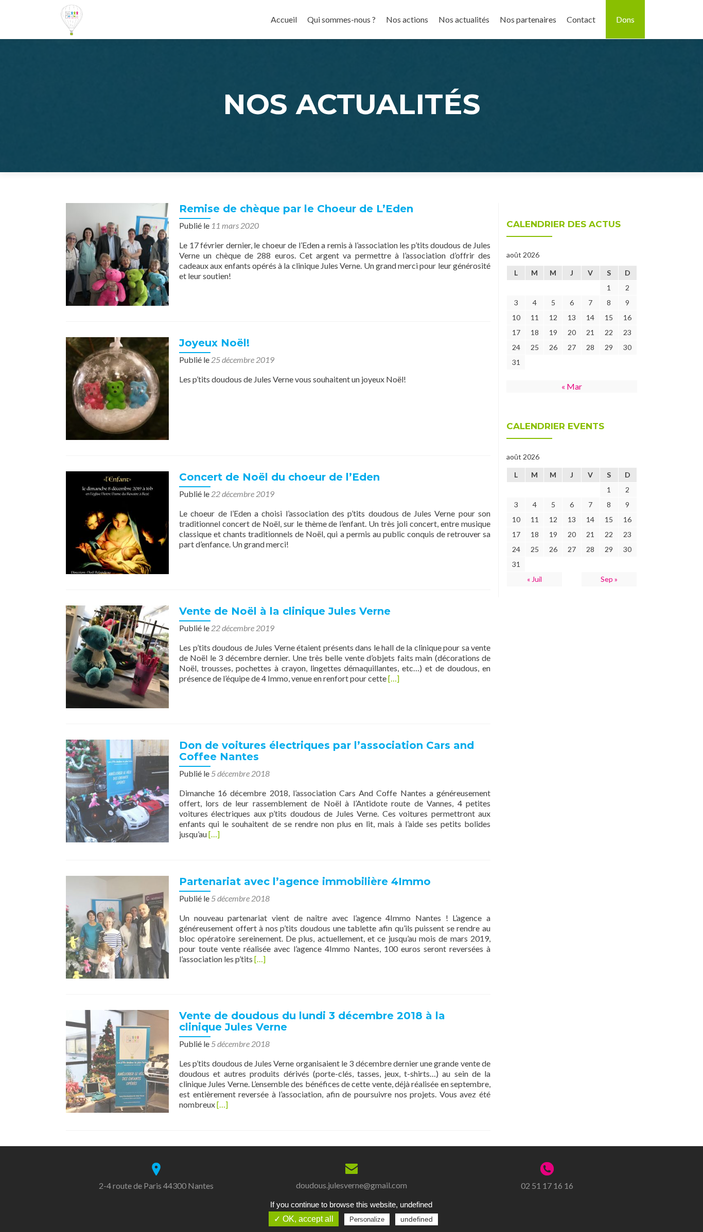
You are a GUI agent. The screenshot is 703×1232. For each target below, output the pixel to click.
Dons (625, 19)
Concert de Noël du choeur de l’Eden (279, 477)
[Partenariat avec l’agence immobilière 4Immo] (117, 926)
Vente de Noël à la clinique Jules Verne (285, 611)
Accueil (284, 19)
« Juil (534, 579)
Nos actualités (463, 19)
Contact (581, 19)
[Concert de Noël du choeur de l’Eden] (117, 521)
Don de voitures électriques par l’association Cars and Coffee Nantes (326, 751)
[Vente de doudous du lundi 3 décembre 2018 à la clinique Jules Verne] (117, 1060)
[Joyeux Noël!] (117, 387)
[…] (393, 678)
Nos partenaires (528, 19)
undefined (416, 1219)
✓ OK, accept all (303, 1219)
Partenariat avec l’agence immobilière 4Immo (305, 881)
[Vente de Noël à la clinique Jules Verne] (117, 655)
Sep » (609, 579)
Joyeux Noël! (214, 343)
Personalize (366, 1219)
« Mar (571, 386)
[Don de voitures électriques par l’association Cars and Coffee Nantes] (117, 790)
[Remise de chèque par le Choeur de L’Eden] (117, 253)
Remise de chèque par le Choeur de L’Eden (296, 209)
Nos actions (407, 19)
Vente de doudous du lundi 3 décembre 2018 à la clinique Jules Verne (312, 1021)
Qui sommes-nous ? (341, 19)
